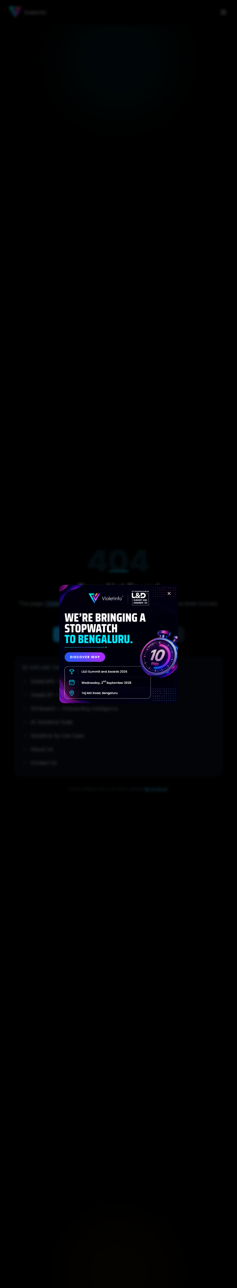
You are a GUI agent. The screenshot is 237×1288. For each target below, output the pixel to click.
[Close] (169, 593)
